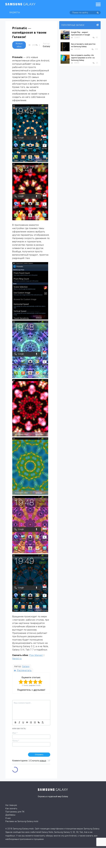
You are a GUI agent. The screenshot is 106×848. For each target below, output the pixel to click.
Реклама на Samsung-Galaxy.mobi (21, 821)
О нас (8, 818)
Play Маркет (36, 655)
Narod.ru (17, 658)
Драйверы (10, 815)
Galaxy (26, 666)
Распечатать (24, 670)
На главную (11, 805)
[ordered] (31, 722)
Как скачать (11, 808)
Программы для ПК (15, 812)
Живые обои (19, 45)
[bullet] (35, 722)
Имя (14, 733)
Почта (15, 741)
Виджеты (15, 12)
